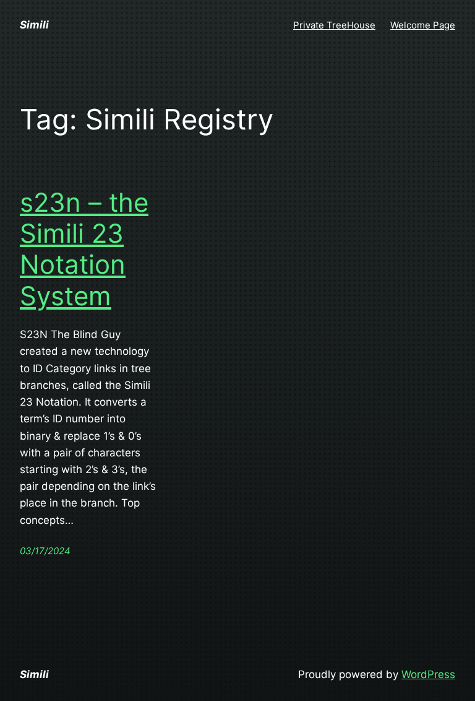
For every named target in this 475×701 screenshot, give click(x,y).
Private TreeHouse (334, 25)
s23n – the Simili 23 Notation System (84, 249)
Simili (34, 25)
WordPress (428, 674)
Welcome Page (422, 25)
